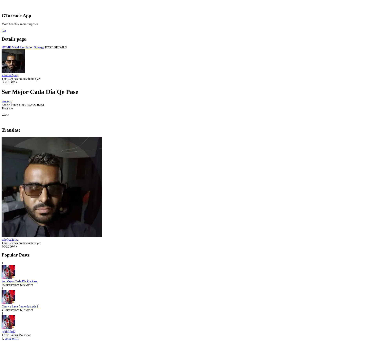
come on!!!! (12, 338)
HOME (6, 47)
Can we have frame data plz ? (20, 306)
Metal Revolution (22, 47)
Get (4, 30)
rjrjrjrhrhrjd (8, 331)
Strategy (39, 47)
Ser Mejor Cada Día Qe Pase (19, 281)
